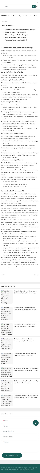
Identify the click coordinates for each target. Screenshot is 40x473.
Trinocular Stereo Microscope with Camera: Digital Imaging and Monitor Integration (25, 309)
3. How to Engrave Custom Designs (16, 35)
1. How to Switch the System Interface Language (20, 29)
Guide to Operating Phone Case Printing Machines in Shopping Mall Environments (26, 382)
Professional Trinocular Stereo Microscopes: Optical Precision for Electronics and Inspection (24, 340)
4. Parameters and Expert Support (15, 37)
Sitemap (21, 469)
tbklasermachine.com (11, 469)
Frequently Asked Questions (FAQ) (16, 40)
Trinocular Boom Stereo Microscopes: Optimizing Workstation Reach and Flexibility (25, 292)
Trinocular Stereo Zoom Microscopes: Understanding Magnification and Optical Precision (25, 325)
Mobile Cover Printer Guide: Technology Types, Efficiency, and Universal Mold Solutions (26, 396)
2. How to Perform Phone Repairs (15, 32)
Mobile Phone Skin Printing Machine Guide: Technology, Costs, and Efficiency (25, 354)
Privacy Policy (29, 469)
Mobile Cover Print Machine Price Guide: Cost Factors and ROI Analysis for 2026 (26, 369)
